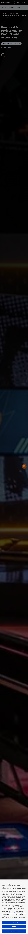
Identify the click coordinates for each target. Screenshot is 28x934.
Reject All (14, 926)
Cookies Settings (14, 922)
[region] (14, 906)
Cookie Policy (12, 913)
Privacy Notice (22, 913)
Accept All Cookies (14, 931)
